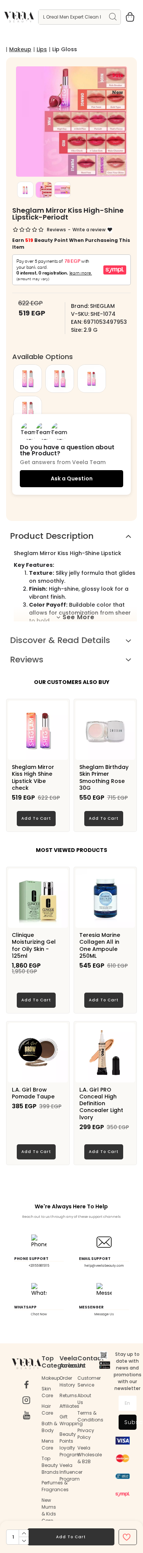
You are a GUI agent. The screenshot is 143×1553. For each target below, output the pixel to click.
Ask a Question (72, 478)
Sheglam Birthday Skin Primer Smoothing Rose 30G (104, 777)
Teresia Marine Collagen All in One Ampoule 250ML (99, 945)
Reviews (26, 659)
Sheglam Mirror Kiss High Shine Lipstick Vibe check (33, 777)
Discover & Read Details (60, 640)
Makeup (20, 49)
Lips (42, 49)
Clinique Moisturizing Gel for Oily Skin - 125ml (34, 945)
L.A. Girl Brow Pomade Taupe (33, 1093)
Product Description (52, 536)
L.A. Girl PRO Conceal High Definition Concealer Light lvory (101, 1103)
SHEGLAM (102, 306)
